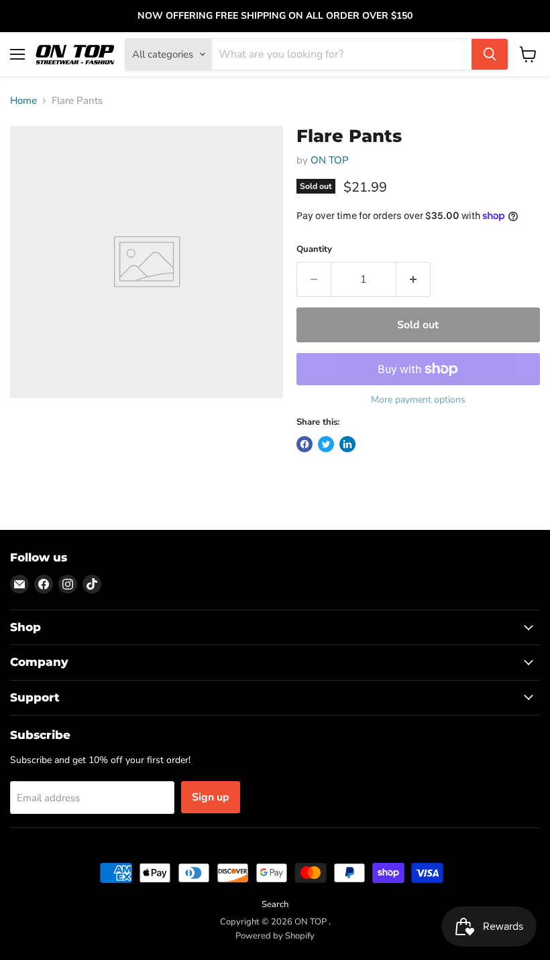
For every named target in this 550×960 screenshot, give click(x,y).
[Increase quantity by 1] (413, 279)
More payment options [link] (418, 400)
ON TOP (330, 160)
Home (23, 101)
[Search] (490, 54)
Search (275, 904)
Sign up (210, 797)
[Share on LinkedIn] (347, 444)
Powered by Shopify (275, 936)
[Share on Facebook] (304, 444)
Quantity (314, 250)
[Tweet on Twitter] (326, 444)
